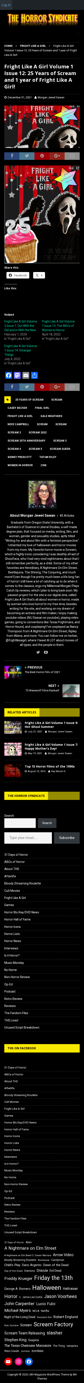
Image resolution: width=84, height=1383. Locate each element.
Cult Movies (12, 890)
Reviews (10, 1006)
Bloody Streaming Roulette (22, 883)
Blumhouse (44, 1260)
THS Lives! (11, 1020)
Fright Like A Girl (15, 898)
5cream (56, 399)
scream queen (60, 448)
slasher (54, 1333)
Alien (29, 1242)
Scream (61, 424)
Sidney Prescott (20, 457)
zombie (25, 1351)
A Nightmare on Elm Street (30, 1248)
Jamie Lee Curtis (32, 1297)
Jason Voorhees (60, 1296)
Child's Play (12, 1265)
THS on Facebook (22, 1048)
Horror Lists (12, 934)
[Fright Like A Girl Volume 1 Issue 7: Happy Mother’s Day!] (13, 749)
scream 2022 (38, 432)
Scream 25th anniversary (26, 440)
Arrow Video (63, 1255)
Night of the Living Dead (19, 1317)
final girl (42, 407)
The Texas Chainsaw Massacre (27, 1346)
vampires (72, 1345)
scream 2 (14, 432)
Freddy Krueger (18, 1278)
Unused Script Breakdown (21, 1027)
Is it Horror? (12, 955)
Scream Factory (53, 1324)
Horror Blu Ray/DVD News (21, 912)
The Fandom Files (16, 1013)
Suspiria (33, 1340)
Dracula (42, 1270)
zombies (37, 1351)
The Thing (59, 1345)
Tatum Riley (47, 457)
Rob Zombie (11, 1325)
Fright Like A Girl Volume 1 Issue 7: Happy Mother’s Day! (51, 747)
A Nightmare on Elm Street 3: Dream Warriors (27, 1255)
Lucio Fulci (45, 1303)
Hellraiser (70, 1289)
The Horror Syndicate (26, 796)
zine (43, 465)
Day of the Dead (13, 1271)
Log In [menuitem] (6, 5)
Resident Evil (44, 1317)
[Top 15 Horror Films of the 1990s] (13, 771)
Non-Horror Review (17, 977)
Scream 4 (14, 448)
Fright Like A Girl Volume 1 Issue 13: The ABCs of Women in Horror (58, 326)
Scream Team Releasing (24, 1333)
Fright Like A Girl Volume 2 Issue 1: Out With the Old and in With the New (20, 326)
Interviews (11, 948)
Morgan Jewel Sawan (51, 97)
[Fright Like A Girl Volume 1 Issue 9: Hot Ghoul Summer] (13, 727)
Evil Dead (55, 1270)
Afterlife (10, 876)
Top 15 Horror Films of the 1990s (50, 766)
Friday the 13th (53, 1277)
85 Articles (67, 515)
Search (9, 815)
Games (9, 905)
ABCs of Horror (14, 862)
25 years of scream (29, 399)
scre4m (42, 424)
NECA (36, 1310)
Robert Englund (65, 1317)
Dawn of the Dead (55, 1265)
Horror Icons (12, 926)
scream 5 (35, 448)
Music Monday (14, 962)
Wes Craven (11, 1351)
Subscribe (67, 838)
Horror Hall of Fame (17, 919)
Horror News (12, 941)
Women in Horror (20, 465)
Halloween (46, 1287)
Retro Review (13, 999)
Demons (29, 1270)
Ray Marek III (58, 771)
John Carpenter (19, 1303)
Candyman (57, 1260)
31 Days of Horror (16, 854)
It (19, 1297)
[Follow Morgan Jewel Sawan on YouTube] (44, 652)
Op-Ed (8, 984)
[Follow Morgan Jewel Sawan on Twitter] (38, 652)
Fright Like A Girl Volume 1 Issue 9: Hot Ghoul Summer (51, 725)
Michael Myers (17, 1310)
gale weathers (51, 416)
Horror (10, 1296)
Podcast (10, 991)
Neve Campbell (18, 424)
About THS (11, 869)
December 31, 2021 (20, 97)
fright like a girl (20, 416)
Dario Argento (32, 1265)
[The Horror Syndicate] (42, 26)
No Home (10, 970)
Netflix (45, 1310)
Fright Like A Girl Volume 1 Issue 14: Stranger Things (20, 350)
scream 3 (60, 440)
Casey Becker (17, 407)
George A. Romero (17, 1289)
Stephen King (15, 1340)
